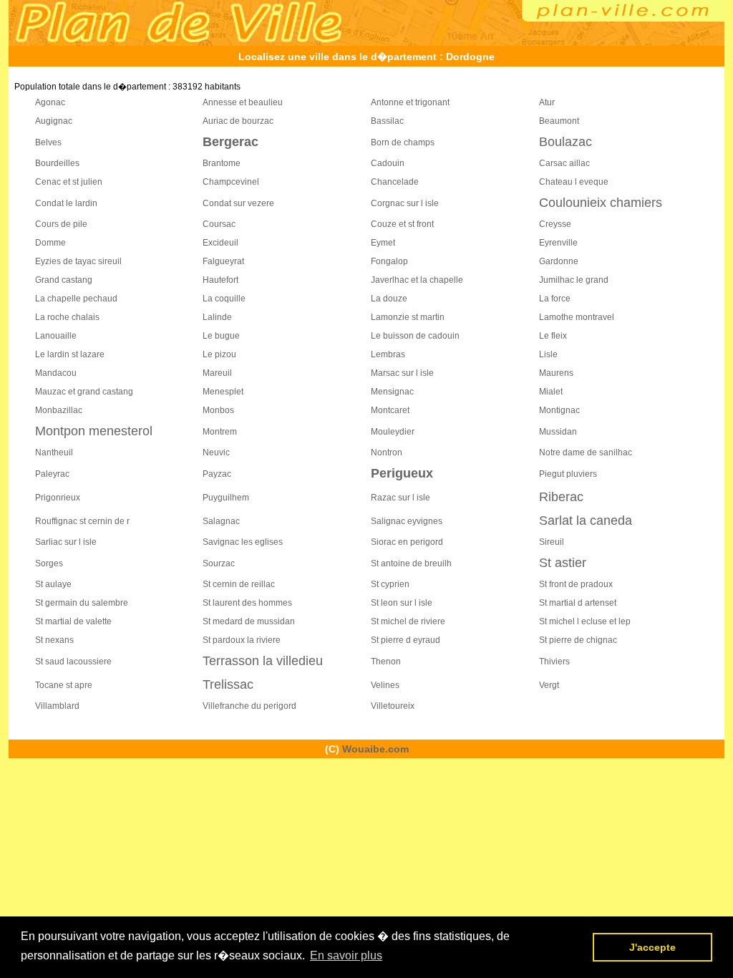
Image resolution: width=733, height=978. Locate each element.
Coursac (219, 224)
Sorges (49, 563)
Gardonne (558, 261)
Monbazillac (58, 410)
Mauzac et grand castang (84, 392)
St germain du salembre (81, 603)
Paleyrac (52, 474)
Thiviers (554, 662)
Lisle (548, 354)
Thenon (386, 662)
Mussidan (558, 432)
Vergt (549, 685)
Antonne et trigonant (410, 102)
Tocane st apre (63, 685)
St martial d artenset (577, 603)
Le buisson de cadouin (415, 336)
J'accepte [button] (652, 947)
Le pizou (219, 354)
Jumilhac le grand (573, 280)
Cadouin (387, 163)
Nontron (386, 452)
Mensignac (392, 392)
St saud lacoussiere (73, 662)
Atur (547, 102)
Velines (385, 685)
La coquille (224, 299)
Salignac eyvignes (406, 521)
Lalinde (217, 317)
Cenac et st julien (68, 182)
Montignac (559, 410)
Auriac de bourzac (238, 121)
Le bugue (221, 336)
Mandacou (56, 373)
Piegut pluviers (568, 474)
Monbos (218, 410)
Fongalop (389, 261)
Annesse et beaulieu (243, 102)
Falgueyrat (223, 261)
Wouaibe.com (375, 749)
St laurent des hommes (247, 603)
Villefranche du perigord (249, 706)
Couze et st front (402, 224)
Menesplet (223, 392)
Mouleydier (392, 432)
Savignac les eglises (243, 542)
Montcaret (390, 410)
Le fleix (553, 336)
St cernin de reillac (239, 584)
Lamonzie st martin (408, 317)
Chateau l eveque (573, 182)
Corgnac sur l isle (405, 203)
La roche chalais (67, 317)
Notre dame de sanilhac (585, 452)
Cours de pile (61, 224)
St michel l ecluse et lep (585, 621)
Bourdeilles (57, 163)
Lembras (388, 354)
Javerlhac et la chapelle (417, 280)
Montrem (220, 432)
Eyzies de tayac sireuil (78, 261)
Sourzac (219, 563)
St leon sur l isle (401, 603)
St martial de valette (73, 621)
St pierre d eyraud (405, 640)
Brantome (222, 163)
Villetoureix (392, 706)
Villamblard (57, 706)
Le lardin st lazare (70, 354)
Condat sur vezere (238, 203)
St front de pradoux (576, 584)
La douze (389, 299)
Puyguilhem (226, 498)
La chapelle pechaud (76, 299)
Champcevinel (231, 182)
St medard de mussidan (249, 621)
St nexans (54, 640)
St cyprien (390, 584)
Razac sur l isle (400, 498)
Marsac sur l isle (402, 373)
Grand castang (63, 280)
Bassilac (387, 121)
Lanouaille (56, 336)
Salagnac (221, 521)
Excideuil (220, 243)
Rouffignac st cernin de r (82, 521)
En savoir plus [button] (346, 955)
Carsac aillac (564, 163)
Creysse (555, 224)
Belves (48, 142)
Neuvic (216, 452)
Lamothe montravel (576, 317)
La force (555, 299)
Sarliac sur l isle (66, 542)
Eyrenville (558, 243)
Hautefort (220, 280)
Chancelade (395, 182)
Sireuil (551, 542)
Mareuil (217, 373)
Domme (50, 243)
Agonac (50, 102)
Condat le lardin (66, 203)
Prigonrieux (57, 498)
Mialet (551, 392)
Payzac (217, 474)
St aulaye (53, 584)
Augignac (53, 121)
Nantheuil (54, 452)
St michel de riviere (408, 621)
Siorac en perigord (407, 542)
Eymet (383, 243)
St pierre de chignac (578, 640)
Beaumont (559, 121)
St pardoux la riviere (242, 640)
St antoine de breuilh (411, 563)
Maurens (556, 373)
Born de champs (403, 142)
